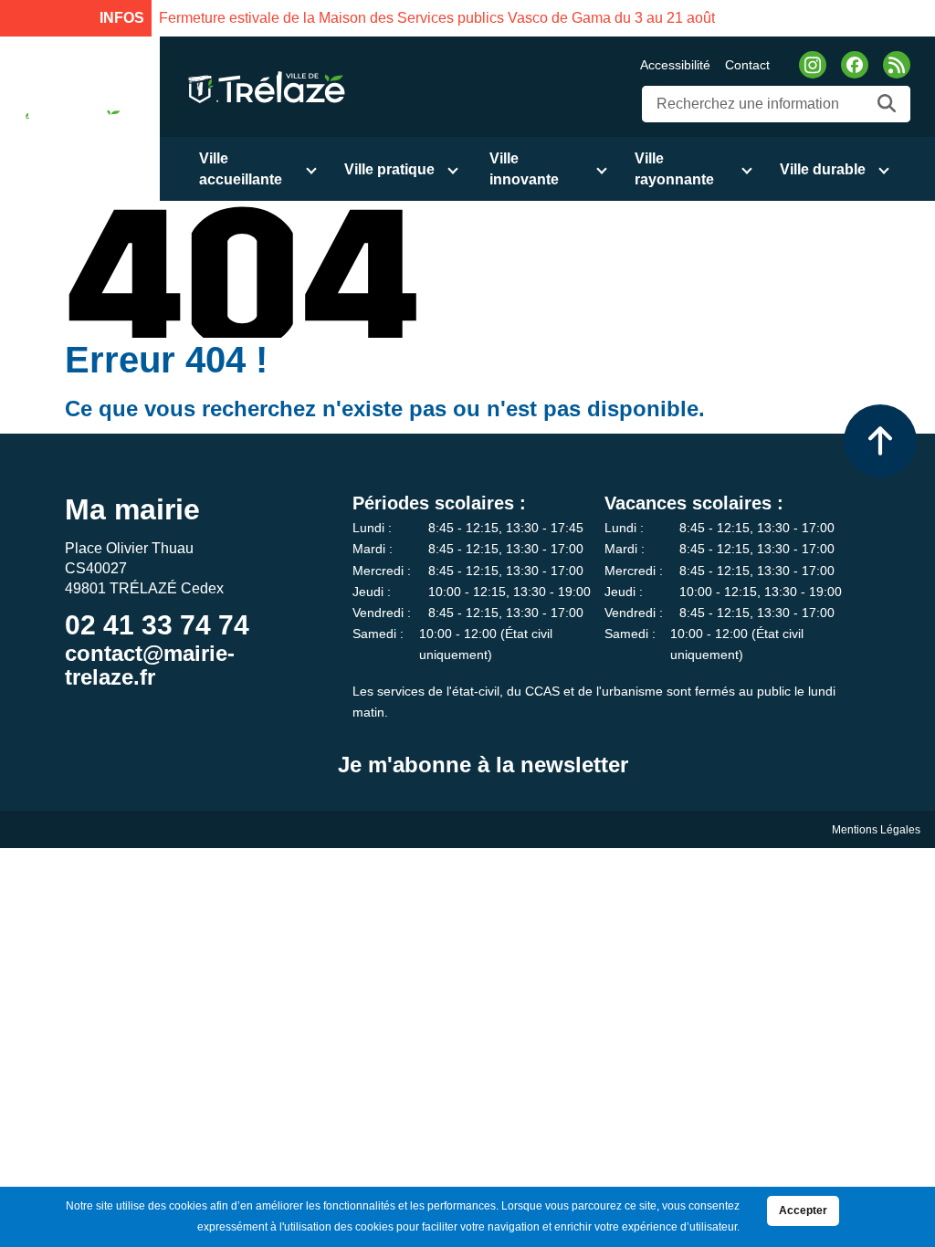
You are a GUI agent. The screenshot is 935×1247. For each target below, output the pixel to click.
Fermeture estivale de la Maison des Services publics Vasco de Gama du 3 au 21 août (437, 18)
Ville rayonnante (674, 169)
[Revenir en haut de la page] (880, 440)
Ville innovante (524, 169)
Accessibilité (675, 65)
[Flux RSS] (896, 65)
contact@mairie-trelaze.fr (150, 665)
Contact (747, 65)
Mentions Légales (876, 829)
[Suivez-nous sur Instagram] (812, 65)
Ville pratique (389, 169)
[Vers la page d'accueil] (65, 119)
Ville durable (823, 169)
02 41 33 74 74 (157, 624)
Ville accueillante (240, 169)
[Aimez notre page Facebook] (854, 65)
